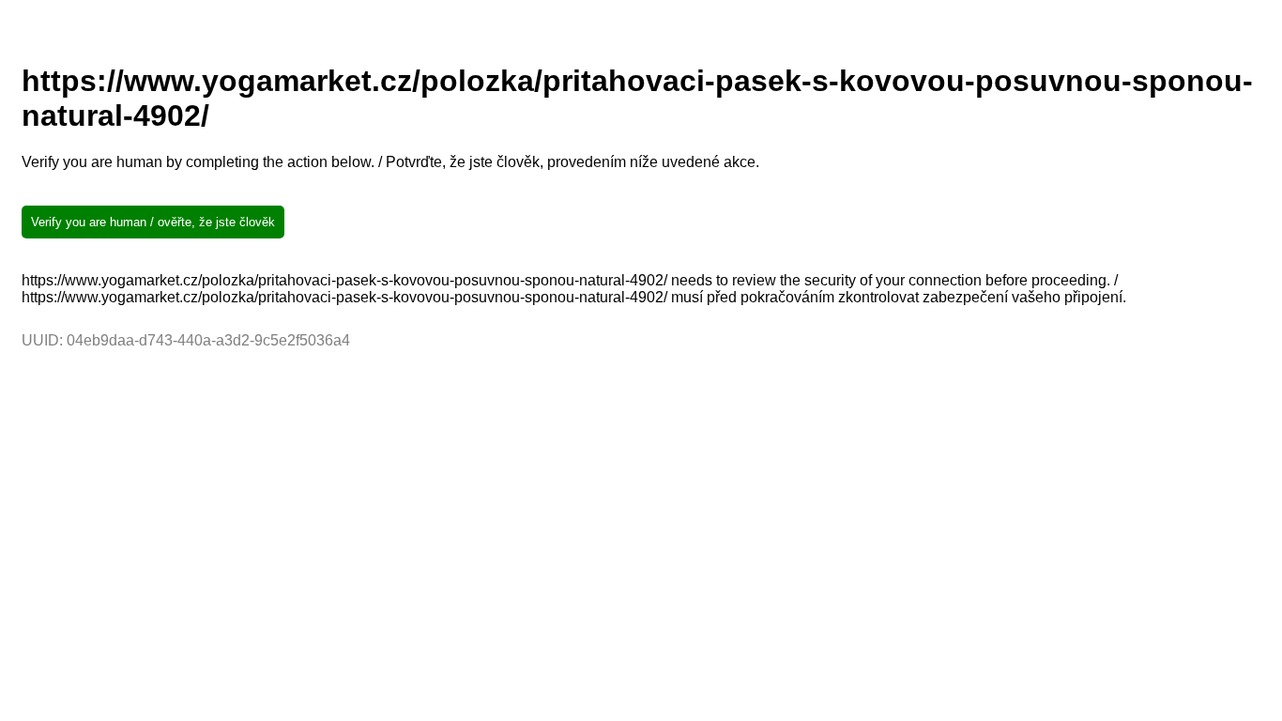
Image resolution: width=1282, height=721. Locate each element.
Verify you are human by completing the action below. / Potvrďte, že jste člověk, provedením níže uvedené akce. (390, 162)
